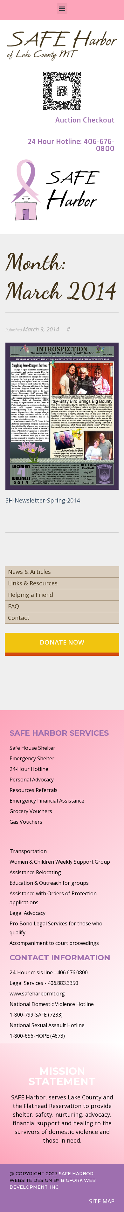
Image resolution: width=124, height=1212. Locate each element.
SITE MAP (101, 1201)
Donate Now (62, 642)
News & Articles (29, 571)
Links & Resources (33, 583)
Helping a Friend (30, 594)
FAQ (13, 606)
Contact (19, 618)
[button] (62, 8)
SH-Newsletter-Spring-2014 (42, 500)
